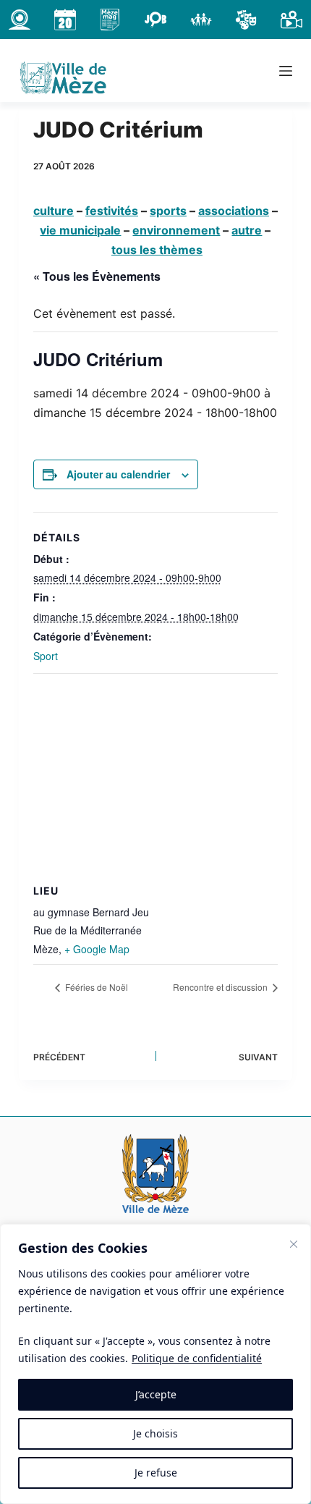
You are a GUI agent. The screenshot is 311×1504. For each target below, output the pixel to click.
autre (246, 230)
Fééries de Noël (95, 987)
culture (53, 210)
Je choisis (155, 1433)
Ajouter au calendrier (118, 474)
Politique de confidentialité (197, 1358)
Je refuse (156, 1472)
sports (168, 210)
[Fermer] (294, 1244)
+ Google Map (96, 949)
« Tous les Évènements (97, 276)
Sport (45, 656)
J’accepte (155, 1394)
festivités (111, 210)
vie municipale (80, 230)
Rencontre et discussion (221, 987)
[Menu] (285, 70)
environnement (176, 230)
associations (233, 210)
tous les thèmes (157, 249)
